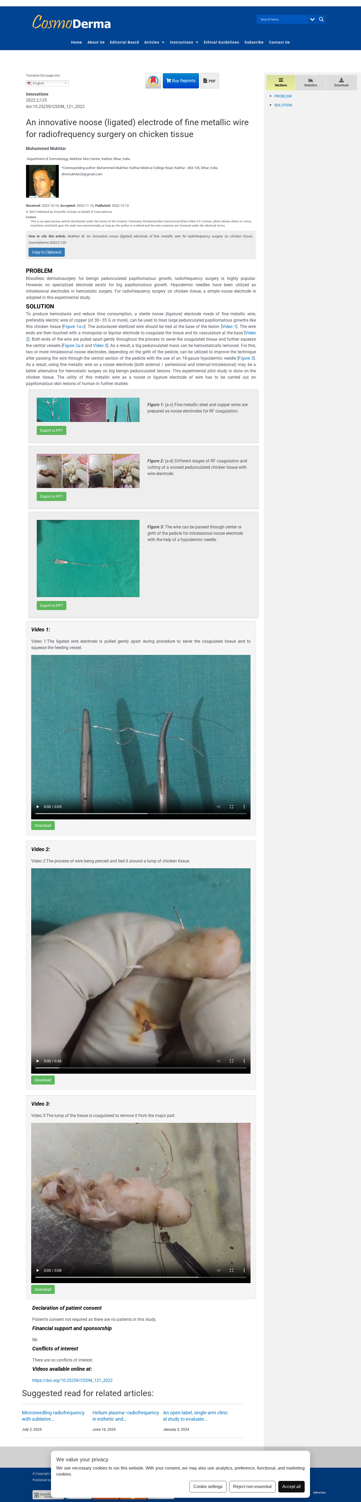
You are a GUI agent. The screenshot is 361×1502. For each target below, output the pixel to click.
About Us (96, 42)
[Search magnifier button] (321, 19)
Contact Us (279, 42)
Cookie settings (208, 1486)
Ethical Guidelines (221, 42)
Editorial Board (124, 42)
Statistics (310, 85)
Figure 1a (72, 326)
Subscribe (254, 42)
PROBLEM (282, 96)
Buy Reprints (183, 80)
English (38, 83)
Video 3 (100, 345)
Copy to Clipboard (46, 252)
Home (76, 42)
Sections (281, 85)
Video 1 (229, 326)
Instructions (181, 42)
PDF (212, 81)
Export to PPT (51, 430)
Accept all (291, 1486)
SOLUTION (283, 105)
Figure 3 (246, 358)
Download (43, 825)
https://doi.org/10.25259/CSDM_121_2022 (72, 1380)
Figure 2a (71, 345)
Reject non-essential (252, 1486)
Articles (151, 42)
